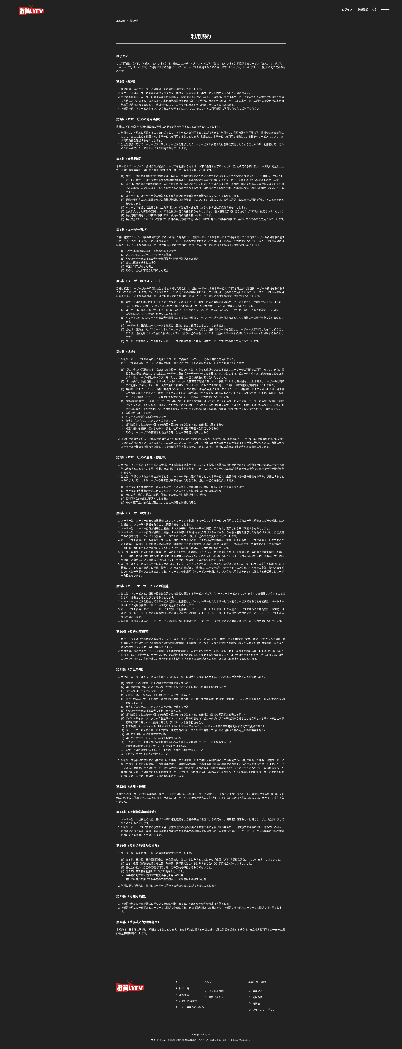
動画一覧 (184, 988)
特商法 (256, 1003)
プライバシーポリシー (265, 1009)
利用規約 (258, 997)
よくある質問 (216, 991)
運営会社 (258, 991)
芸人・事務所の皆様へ (191, 1007)
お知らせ (184, 994)
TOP (181, 982)
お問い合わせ (216, 997)
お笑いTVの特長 (188, 1001)
